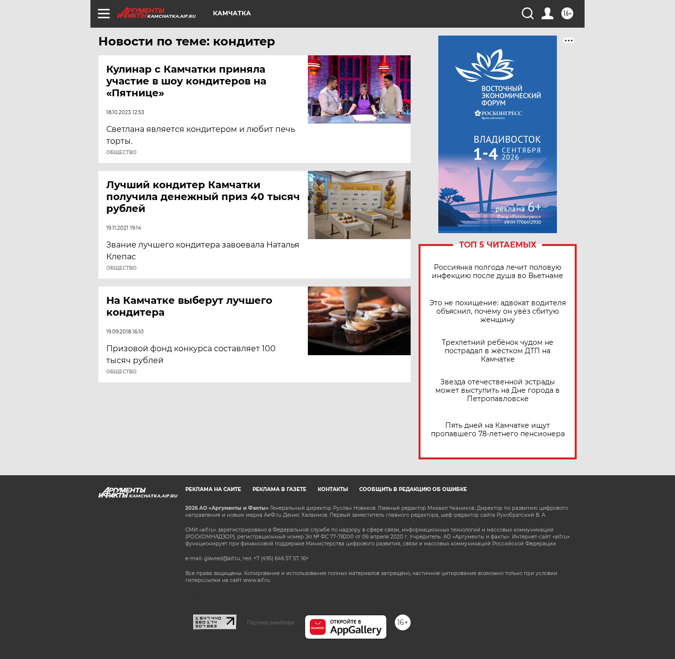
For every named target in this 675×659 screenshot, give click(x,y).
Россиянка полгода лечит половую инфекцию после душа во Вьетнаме (497, 271)
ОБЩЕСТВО (121, 152)
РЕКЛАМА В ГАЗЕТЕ (279, 489)
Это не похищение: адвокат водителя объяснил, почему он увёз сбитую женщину (497, 311)
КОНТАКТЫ (333, 489)
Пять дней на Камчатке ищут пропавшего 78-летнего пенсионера (498, 429)
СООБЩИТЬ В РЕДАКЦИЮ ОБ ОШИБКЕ (413, 489)
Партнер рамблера (270, 622)
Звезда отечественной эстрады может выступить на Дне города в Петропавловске (497, 390)
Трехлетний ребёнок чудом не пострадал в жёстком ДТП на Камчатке (497, 351)
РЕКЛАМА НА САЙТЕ (213, 489)
